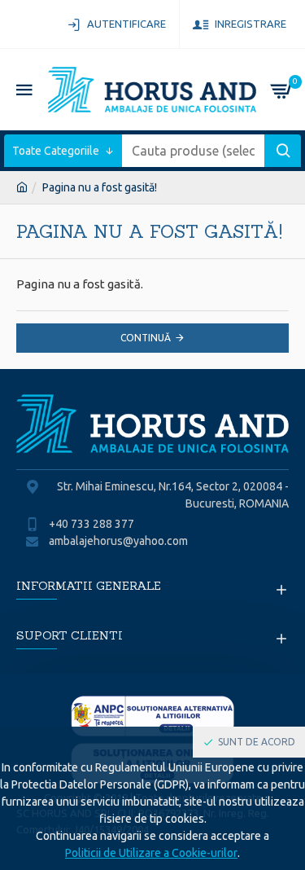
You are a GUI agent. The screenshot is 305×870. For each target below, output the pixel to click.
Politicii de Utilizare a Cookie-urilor (151, 852)
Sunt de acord (256, 741)
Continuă (145, 337)
